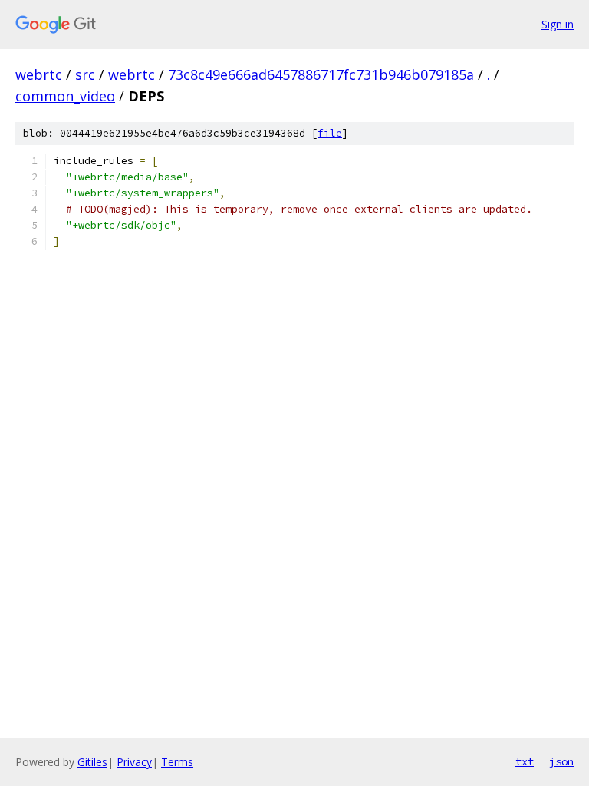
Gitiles (92, 762)
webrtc (38, 74)
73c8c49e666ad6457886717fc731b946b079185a (321, 74)
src (85, 74)
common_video (65, 96)
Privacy (134, 762)
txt (524, 761)
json (561, 761)
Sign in (557, 24)
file (330, 133)
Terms (177, 762)
